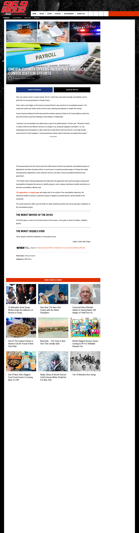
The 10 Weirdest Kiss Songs (84, 374)
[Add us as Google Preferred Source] (95, 13)
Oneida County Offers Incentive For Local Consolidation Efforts (61, 248)
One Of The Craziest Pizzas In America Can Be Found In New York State (20, 344)
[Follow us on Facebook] (100, 13)
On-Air (41, 14)
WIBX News (28, 259)
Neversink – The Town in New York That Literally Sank (52, 342)
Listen (49, 14)
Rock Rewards (69, 14)
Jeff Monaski (16, 78)
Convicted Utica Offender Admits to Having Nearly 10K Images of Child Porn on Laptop (84, 310)
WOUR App (27, 18)
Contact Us (81, 14)
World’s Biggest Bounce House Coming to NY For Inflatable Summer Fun (85, 344)
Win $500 (36, 18)
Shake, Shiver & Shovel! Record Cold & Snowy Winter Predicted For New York (53, 377)
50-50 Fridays (17, 18)
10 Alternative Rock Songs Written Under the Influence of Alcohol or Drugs (20, 310)
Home (34, 14)
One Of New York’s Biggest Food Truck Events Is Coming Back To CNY (20, 377)
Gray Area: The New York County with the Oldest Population (50, 310)
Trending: (6, 18)
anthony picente (30, 256)
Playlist (58, 14)
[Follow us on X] (105, 13)
